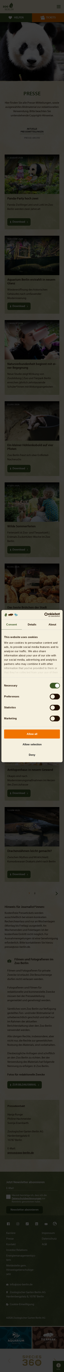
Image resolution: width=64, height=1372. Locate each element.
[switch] (55, 696)
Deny (32, 754)
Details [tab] (32, 624)
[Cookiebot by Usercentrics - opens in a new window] (45, 615)
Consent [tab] (11, 624)
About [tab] (52, 624)
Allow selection (32, 744)
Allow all (32, 733)
